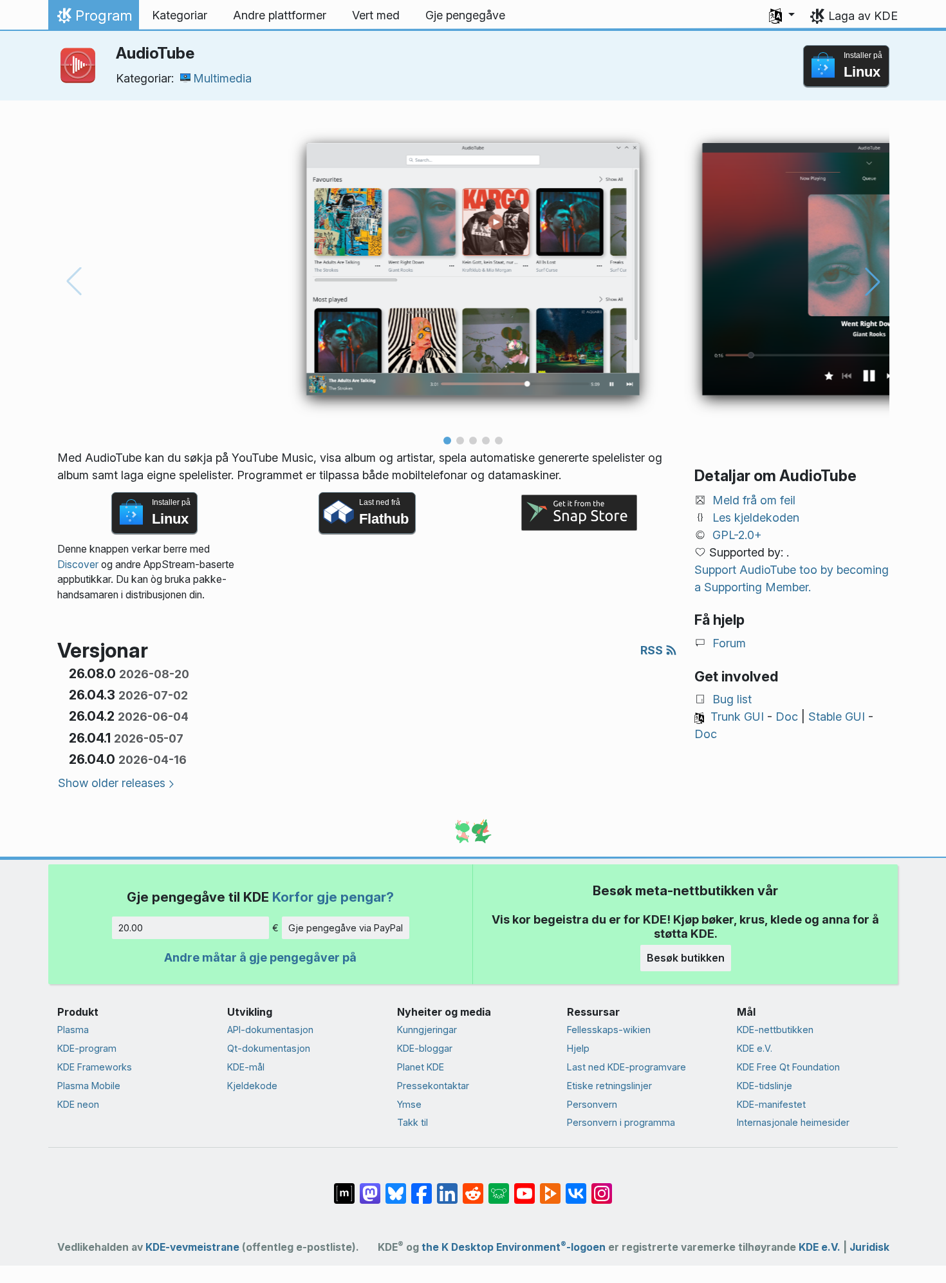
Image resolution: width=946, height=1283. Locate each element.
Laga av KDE (863, 16)
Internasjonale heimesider (793, 1122)
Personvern (592, 1104)
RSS (652, 650)
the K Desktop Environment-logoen (514, 1247)
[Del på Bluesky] (395, 1187)
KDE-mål (245, 1066)
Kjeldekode (252, 1085)
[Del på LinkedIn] (447, 1187)
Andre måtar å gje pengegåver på (260, 957)
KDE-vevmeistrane (192, 1247)
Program (93, 18)
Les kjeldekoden (755, 517)
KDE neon (78, 1104)
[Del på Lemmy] (498, 1187)
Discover (77, 564)
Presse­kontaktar (433, 1085)
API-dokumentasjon (270, 1029)
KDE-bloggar (424, 1048)
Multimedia (222, 78)
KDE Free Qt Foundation (788, 1066)
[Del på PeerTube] (550, 1187)
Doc (786, 716)
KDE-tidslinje (764, 1085)
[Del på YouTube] (524, 1187)
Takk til (412, 1122)
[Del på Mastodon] (370, 1187)
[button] (782, 15)
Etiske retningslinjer (609, 1085)
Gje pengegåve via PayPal (345, 927)
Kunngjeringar (427, 1029)
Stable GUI (836, 716)
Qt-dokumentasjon (268, 1048)
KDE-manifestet (771, 1104)
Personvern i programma (621, 1122)
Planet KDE (420, 1066)
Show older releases (111, 783)
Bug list (732, 699)
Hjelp (578, 1048)
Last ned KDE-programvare (626, 1066)
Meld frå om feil (753, 500)
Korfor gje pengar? (333, 897)
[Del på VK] (576, 1187)
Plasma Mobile (88, 1085)
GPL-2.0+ (737, 535)
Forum (729, 643)
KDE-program (86, 1048)
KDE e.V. (754, 1048)
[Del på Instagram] (601, 1187)
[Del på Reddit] (473, 1187)
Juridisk (869, 1247)
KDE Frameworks (94, 1066)
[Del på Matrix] (344, 1187)
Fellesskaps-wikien (609, 1029)
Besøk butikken (686, 957)
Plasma (73, 1029)
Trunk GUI (737, 716)
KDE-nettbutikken (775, 1029)
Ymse (409, 1104)
